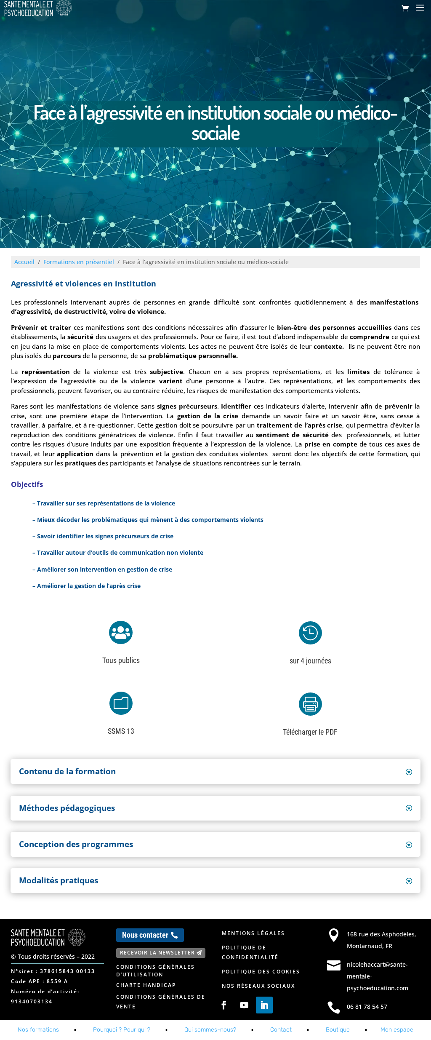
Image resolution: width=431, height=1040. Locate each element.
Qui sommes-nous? (210, 1029)
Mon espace (396, 1029)
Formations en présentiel (78, 262)
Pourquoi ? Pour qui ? (121, 1029)
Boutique (338, 1029)
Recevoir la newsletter (157, 952)
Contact (281, 1029)
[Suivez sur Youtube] (244, 1005)
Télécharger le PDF (310, 731)
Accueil (24, 262)
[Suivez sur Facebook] (224, 1005)
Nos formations (38, 1029)
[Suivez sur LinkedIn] (264, 1005)
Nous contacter (145, 934)
